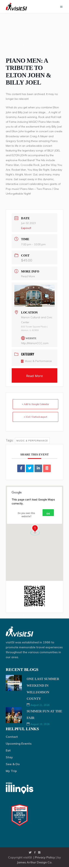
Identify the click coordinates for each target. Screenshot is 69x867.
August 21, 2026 (40, 704)
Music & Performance (38, 361)
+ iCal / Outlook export (35, 416)
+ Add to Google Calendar (35, 404)
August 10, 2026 (40, 724)
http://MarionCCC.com (34, 343)
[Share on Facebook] (21, 468)
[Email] (47, 468)
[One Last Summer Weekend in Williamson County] (14, 683)
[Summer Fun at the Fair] (14, 715)
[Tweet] (30, 468)
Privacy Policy (45, 857)
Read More (28, 276)
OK (48, 513)
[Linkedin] (38, 468)
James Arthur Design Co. (34, 862)
